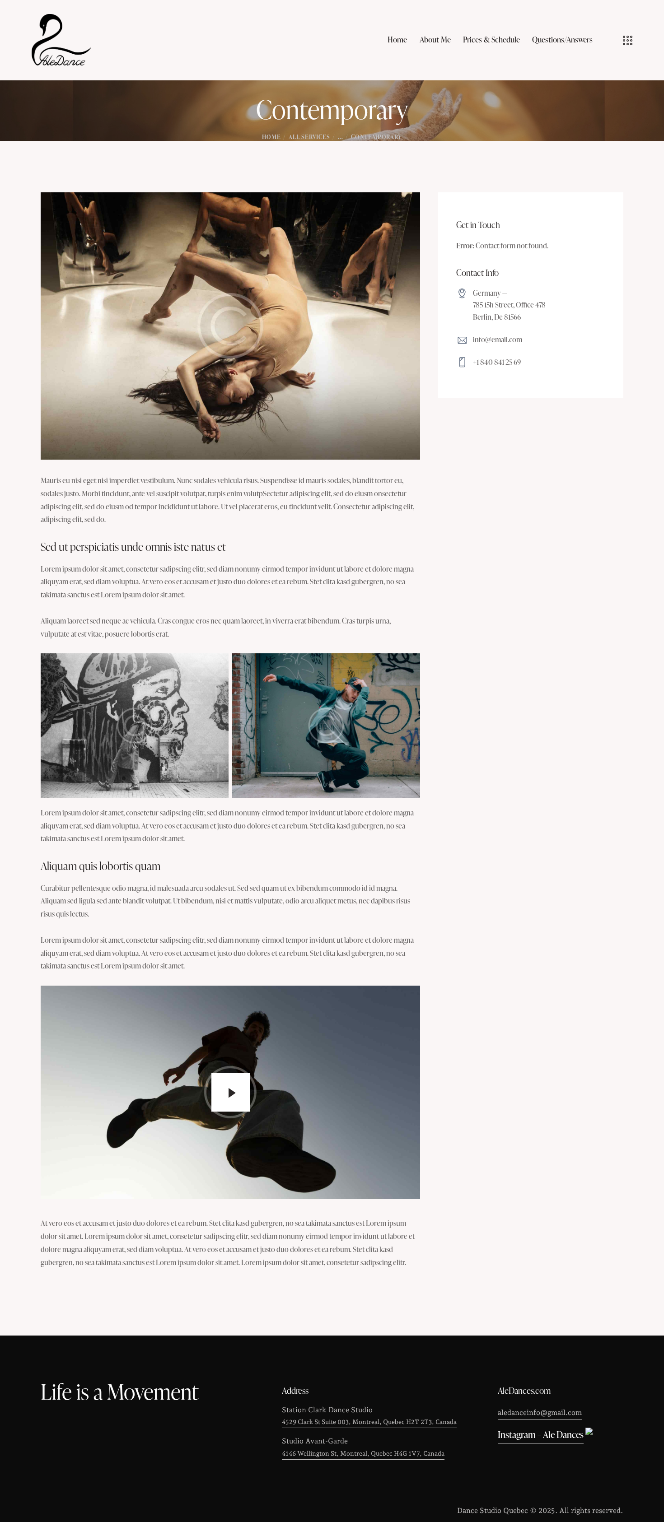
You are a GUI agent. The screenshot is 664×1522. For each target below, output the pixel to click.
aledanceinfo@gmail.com (540, 1412)
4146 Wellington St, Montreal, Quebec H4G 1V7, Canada (363, 1453)
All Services (309, 137)
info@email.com (497, 339)
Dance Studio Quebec (493, 1510)
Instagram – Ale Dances (541, 1434)
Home (271, 137)
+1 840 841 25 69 (497, 362)
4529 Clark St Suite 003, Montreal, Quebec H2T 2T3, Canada (369, 1421)
